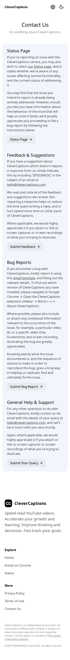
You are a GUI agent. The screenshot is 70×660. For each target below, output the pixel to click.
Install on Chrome (18, 565)
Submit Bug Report (24, 386)
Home (9, 557)
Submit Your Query (24, 463)
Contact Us (13, 609)
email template (24, 278)
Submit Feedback (22, 246)
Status (9, 573)
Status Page (19, 139)
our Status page (39, 66)
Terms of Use (14, 601)
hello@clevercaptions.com (26, 184)
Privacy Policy (14, 593)
